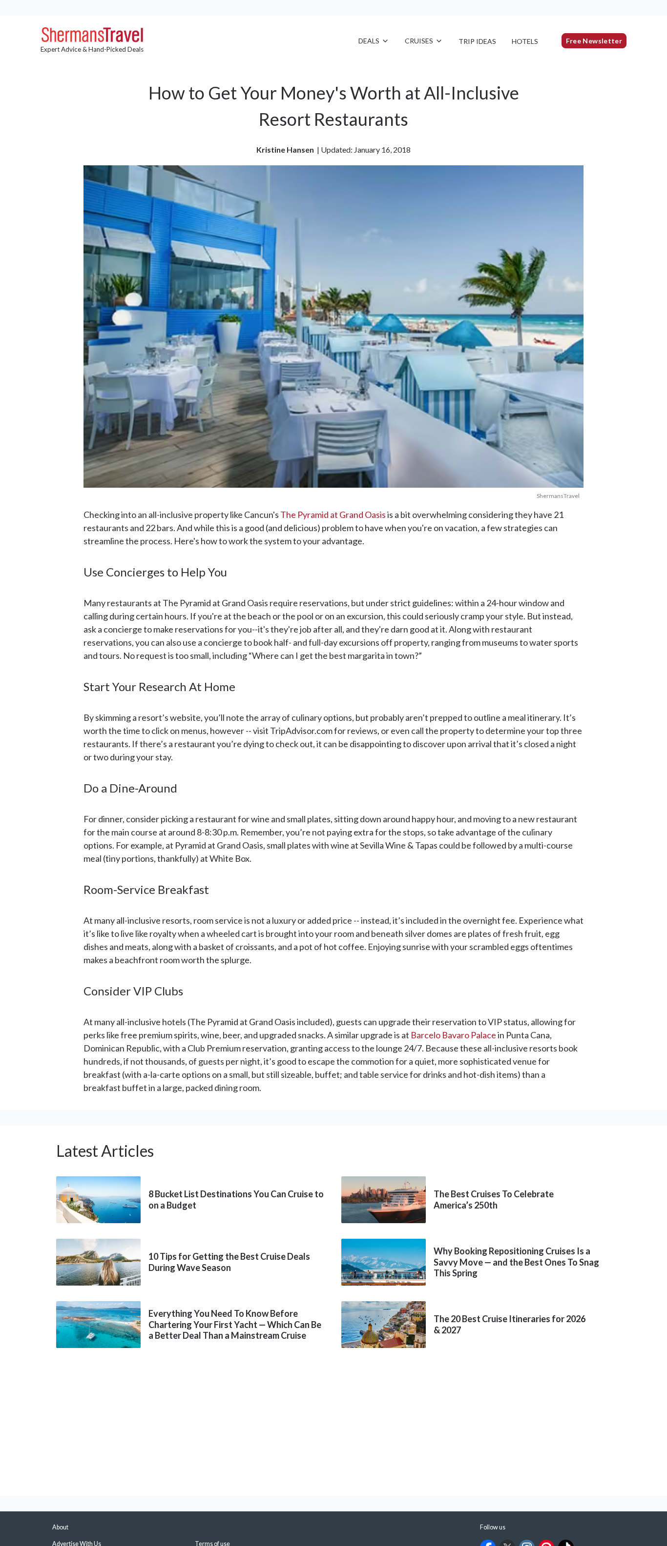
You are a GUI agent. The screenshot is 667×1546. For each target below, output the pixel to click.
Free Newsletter (594, 41)
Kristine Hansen (285, 149)
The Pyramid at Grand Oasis (333, 514)
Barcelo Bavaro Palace (453, 1035)
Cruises (419, 41)
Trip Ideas (477, 41)
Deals (368, 41)
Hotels (525, 41)
